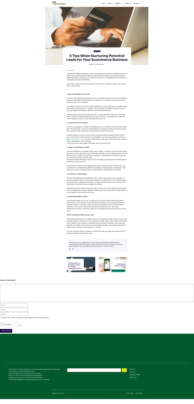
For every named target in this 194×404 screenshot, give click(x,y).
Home (103, 3)
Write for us (128, 3)
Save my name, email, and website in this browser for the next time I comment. (25, 317)
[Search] (124, 370)
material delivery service (77, 139)
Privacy (128, 393)
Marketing (97, 51)
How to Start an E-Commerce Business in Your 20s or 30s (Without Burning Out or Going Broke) (34, 369)
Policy (131, 393)
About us (110, 3)
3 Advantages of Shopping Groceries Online (120, 265)
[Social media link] (69, 249)
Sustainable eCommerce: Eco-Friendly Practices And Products (25, 377)
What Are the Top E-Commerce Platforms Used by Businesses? (25, 375)
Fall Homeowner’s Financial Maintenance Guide (21, 371)
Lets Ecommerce (99, 64)
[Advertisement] (97, 349)
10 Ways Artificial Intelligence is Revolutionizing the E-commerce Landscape (28, 379)
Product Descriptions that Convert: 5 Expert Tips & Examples (24, 373)
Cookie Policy (139, 393)
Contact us (136, 3)
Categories (118, 3)
